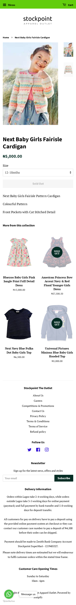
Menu (11, 5)
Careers (38, 400)
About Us (38, 395)
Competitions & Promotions (38, 406)
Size (5, 165)
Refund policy (38, 431)
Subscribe (64, 478)
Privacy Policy (38, 416)
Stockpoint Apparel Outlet (41, 592)
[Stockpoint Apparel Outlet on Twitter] (29, 450)
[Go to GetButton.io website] (9, 601)
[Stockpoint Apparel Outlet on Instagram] (47, 450)
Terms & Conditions (38, 421)
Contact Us (38, 411)
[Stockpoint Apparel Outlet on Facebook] (38, 450)
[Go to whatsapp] (8, 594)
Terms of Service (38, 426)
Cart (70, 5)
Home (6, 37)
